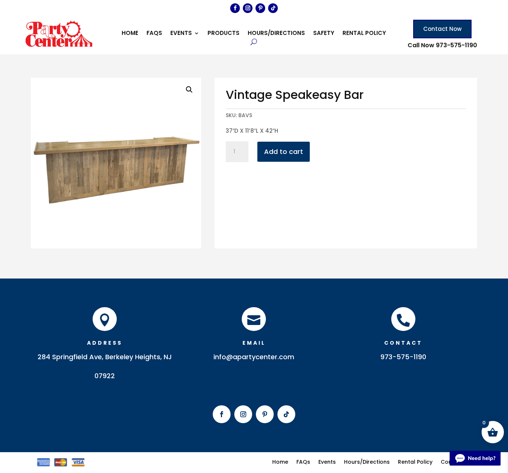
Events (181, 33)
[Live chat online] (475, 458)
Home (130, 33)
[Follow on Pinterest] (260, 8)
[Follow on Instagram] (248, 8)
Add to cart (283, 151)
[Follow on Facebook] (235, 8)
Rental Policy (364, 33)
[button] (189, 89)
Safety (323, 33)
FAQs (154, 33)
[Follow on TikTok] (273, 8)
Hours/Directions (276, 33)
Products (223, 33)
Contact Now (442, 29)
